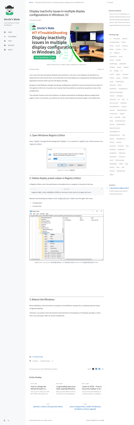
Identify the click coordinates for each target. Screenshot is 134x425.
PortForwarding (119, 160)
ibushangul (120, 96)
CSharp (123, 42)
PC (121, 71)
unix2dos (123, 106)
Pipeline (118, 60)
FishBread (116, 53)
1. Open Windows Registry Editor (119, 188)
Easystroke (113, 149)
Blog (126, 164)
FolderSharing (119, 81)
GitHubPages (113, 164)
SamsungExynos (123, 88)
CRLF (123, 99)
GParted (112, 167)
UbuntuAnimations (122, 110)
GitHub (121, 164)
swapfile (122, 114)
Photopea (121, 146)
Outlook (112, 139)
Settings (116, 71)
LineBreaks (123, 103)
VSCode (112, 124)
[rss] (8, 420)
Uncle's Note (12, 19)
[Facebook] (96, 369)
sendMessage (113, 64)
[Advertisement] (66, 115)
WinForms (125, 46)
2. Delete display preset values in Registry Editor (119, 191)
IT (32, 357)
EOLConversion (114, 103)
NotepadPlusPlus (114, 106)
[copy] (102, 189)
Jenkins (112, 60)
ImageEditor (113, 153)
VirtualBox (125, 78)
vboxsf (111, 81)
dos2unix (112, 110)
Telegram (112, 67)
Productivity (116, 38)
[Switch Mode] (4, 420)
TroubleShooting (38, 357)
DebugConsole (121, 171)
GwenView (113, 146)
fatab (124, 117)
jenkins (119, 67)
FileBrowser (122, 153)
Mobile (111, 49)
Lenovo (112, 74)
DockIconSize (113, 114)
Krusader (118, 142)
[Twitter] (93, 369)
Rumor (120, 85)
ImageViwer (121, 149)
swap (111, 117)
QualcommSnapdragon (116, 92)
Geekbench (113, 88)
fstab (118, 167)
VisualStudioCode (120, 121)
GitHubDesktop (121, 124)
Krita (127, 146)
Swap (111, 121)
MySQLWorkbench (115, 135)
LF (127, 99)
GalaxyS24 (113, 85)
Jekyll (111, 160)
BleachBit (117, 117)
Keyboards (113, 99)
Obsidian (124, 38)
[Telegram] (99, 369)
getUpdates (122, 64)
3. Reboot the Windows (115, 194)
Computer (35, 361)
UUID (123, 167)
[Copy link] (102, 369)
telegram (126, 67)
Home (31, 2)
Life (111, 53)
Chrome (112, 142)
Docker (118, 46)
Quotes (118, 78)
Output (111, 174)
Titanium (112, 96)
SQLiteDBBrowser (115, 131)
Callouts (112, 78)
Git (119, 99)
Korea (125, 49)
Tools (123, 135)
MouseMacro (113, 156)
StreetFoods (113, 56)
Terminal (112, 171)
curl (111, 71)
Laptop (118, 74)
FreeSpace (122, 156)
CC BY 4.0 (47, 369)
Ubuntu (112, 46)
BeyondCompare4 (115, 128)
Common (118, 49)
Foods (120, 56)
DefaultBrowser (120, 139)
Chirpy (93, 420)
